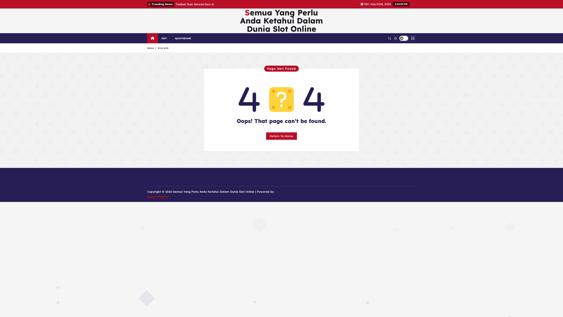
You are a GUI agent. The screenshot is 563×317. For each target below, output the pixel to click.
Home (150, 48)
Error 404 (163, 48)
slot (164, 38)
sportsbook (183, 38)
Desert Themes (158, 196)
